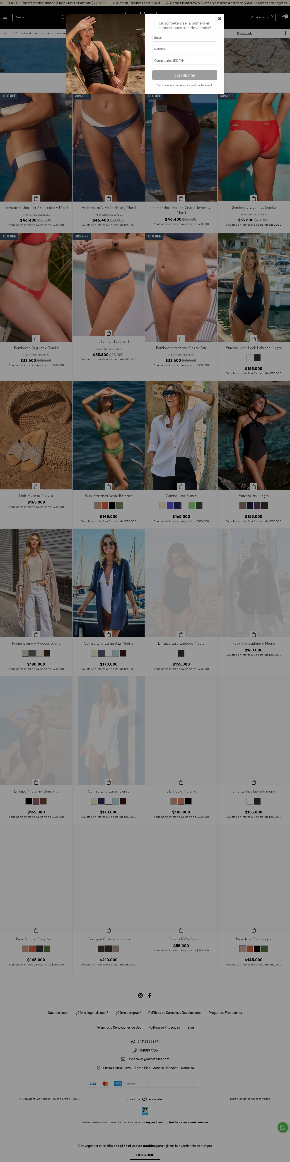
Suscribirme (184, 75)
